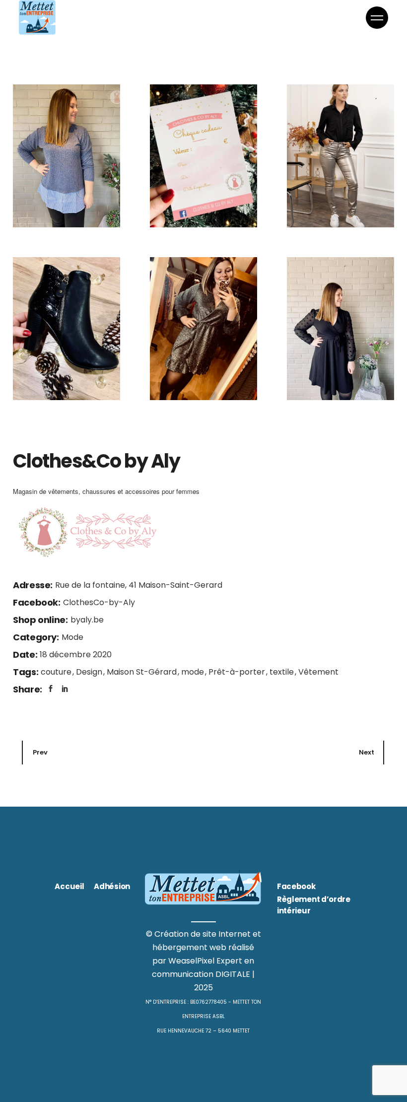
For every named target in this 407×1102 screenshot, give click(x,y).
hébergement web (189, 947)
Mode (72, 637)
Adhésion (112, 886)
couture (57, 672)
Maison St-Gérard (143, 672)
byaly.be (87, 619)
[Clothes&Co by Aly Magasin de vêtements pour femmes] (203, 155)
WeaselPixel (191, 960)
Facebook (296, 886)
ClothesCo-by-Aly (99, 602)
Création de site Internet (202, 934)
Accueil (69, 886)
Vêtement (318, 672)
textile (283, 672)
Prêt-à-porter (237, 672)
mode (193, 672)
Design (90, 672)
